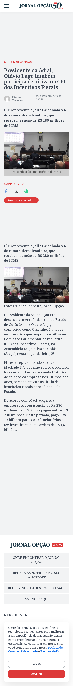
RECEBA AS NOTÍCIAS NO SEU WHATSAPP (36, 575)
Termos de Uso (50, 651)
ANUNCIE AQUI (37, 599)
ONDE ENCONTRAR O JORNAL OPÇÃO (36, 560)
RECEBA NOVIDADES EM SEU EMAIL (36, 588)
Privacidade (29, 651)
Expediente (15, 615)
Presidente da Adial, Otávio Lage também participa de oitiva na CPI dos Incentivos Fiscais (35, 79)
